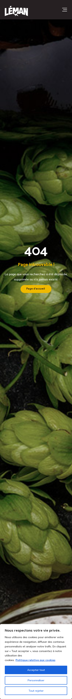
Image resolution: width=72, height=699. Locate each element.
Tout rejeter (36, 690)
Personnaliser (36, 680)
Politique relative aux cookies (35, 660)
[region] (36, 661)
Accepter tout (36, 670)
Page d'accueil (35, 289)
